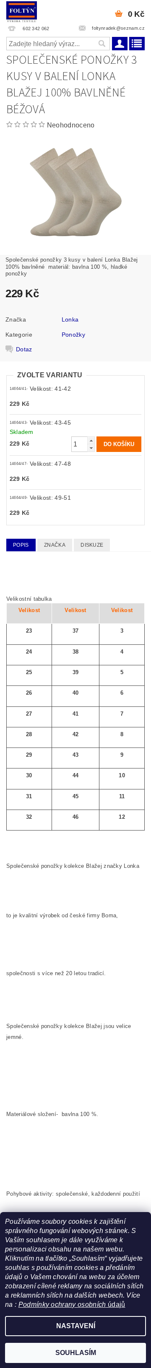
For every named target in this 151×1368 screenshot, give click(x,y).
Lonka (70, 319)
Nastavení (75, 1325)
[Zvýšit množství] (91, 440)
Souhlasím (75, 1352)
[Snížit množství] (91, 448)
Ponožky (73, 334)
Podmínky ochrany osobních (62, 1304)
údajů (115, 1304)
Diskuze (92, 545)
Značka (54, 545)
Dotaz (24, 349)
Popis (21, 545)
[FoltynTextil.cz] (21, 11)
